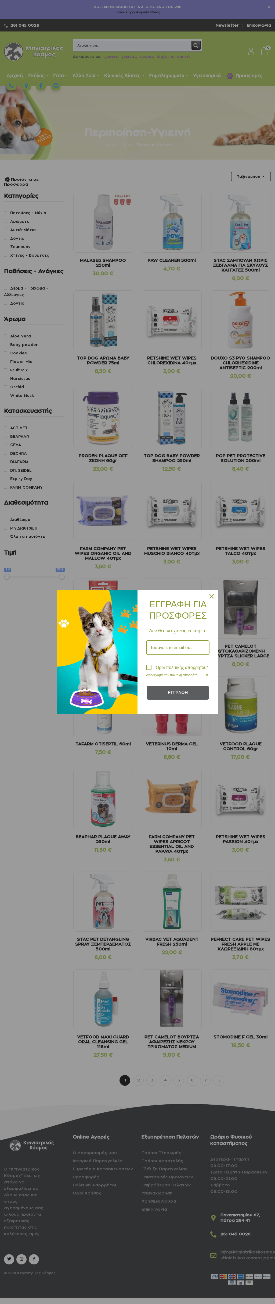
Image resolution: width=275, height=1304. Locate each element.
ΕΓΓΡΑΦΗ (178, 692)
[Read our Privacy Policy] (206, 675)
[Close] (211, 596)
